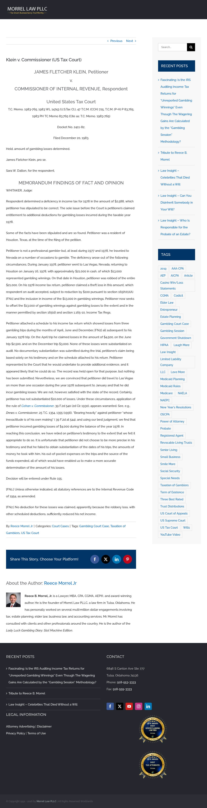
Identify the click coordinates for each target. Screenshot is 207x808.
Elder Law (167, 302)
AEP (163, 275)
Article (188, 275)
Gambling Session (172, 330)
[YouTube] (129, 706)
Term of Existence (172, 492)
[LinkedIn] (148, 706)
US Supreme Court (172, 520)
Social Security (170, 471)
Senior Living (168, 450)
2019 (163, 268)
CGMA (164, 295)
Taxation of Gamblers (174, 485)
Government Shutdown (175, 338)
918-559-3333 (122, 689)
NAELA (182, 393)
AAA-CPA (178, 268)
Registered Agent (171, 435)
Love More (178, 372)
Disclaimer (44, 726)
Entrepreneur (168, 309)
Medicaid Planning (172, 379)
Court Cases (60, 526)
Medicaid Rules (170, 386)
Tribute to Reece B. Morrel (26, 693)
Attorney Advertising (20, 726)
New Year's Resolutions (175, 407)
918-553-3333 (126, 682)
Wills (186, 527)
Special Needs (170, 478)
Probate (165, 428)
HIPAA (164, 345)
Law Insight (168, 352)
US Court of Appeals (174, 513)
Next (129, 41)
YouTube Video (170, 534)
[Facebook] (110, 706)
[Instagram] (138, 706)
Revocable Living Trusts (176, 442)
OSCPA (165, 414)
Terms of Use (36, 733)
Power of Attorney (172, 421)
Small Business (170, 457)
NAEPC (165, 400)
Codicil (178, 295)
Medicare (166, 393)
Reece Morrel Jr (22, 526)
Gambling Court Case (94, 526)
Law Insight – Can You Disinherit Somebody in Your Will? (177, 202)
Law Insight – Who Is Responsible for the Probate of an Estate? (175, 227)
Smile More (167, 464)
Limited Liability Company (170, 362)
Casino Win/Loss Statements (171, 285)
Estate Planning (170, 316)
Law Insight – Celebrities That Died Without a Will (175, 177)
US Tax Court (30, 533)
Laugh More (181, 345)
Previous (116, 41)
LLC (163, 372)
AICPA (175, 275)
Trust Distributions (172, 506)
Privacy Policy (15, 733)
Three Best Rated (171, 499)
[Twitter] (119, 706)
